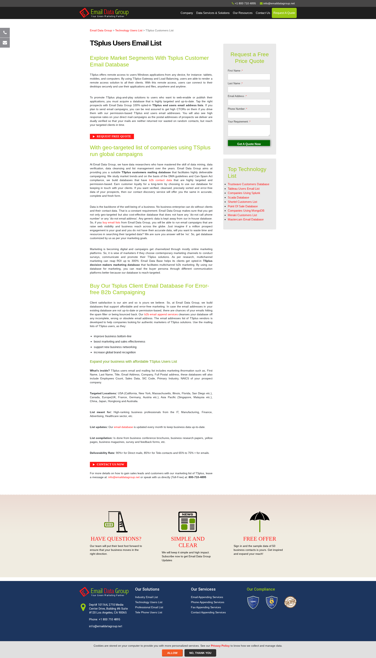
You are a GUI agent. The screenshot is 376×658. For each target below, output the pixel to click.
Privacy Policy (220, 645)
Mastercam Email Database (246, 219)
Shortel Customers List (242, 201)
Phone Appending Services (207, 602)
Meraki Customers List (242, 215)
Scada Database (238, 197)
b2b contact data (160, 180)
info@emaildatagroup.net (124, 477)
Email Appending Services (207, 597)
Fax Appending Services (206, 607)
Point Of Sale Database (243, 206)
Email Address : (237, 96)
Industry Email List (146, 597)
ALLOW (172, 652)
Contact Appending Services (208, 612)
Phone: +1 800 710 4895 (104, 619)
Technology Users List (128, 30)
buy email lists (111, 222)
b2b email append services (161, 314)
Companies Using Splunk (244, 193)
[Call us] (5, 33)
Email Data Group (101, 30)
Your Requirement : (239, 121)
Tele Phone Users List (148, 612)
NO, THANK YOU (200, 652)
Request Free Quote (114, 136)
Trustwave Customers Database (248, 184)
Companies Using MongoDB (246, 210)
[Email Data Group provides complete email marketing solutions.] (104, 12)
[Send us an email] (5, 43)
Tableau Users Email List (243, 188)
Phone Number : (237, 108)
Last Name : (235, 83)
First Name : (235, 70)
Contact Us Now (110, 464)
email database (123, 427)
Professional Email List (149, 607)
